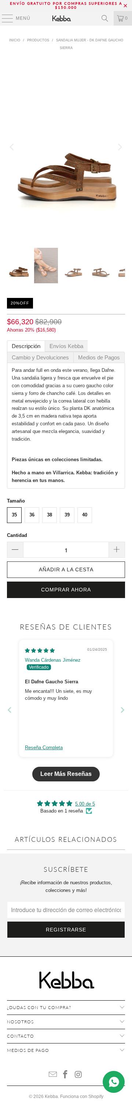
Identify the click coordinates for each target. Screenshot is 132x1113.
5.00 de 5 (85, 804)
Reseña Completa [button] (44, 747)
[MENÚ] (4, 18)
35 (14, 515)
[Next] (119, 147)
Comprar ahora (66, 590)
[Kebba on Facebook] (65, 1075)
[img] (40, 650)
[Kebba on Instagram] (78, 1075)
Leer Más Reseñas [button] (66, 774)
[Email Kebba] (52, 1075)
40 (84, 515)
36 (31, 515)
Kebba (51, 1096)
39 (67, 515)
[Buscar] (105, 18)
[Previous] (12, 147)
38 (49, 515)
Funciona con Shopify (81, 1096)
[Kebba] (66, 18)
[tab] (26, 346)
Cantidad (17, 535)
